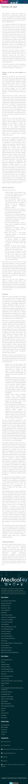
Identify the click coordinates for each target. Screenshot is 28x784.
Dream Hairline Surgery (6, 615)
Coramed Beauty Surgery (7, 629)
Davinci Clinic (4, 640)
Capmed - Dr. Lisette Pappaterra (8, 617)
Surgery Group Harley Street (8, 638)
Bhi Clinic (3, 662)
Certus (2, 685)
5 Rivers (3, 710)
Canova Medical (5, 624)
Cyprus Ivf (3, 708)
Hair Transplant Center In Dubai (8, 600)
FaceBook (4, 757)
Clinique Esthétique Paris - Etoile (8, 626)
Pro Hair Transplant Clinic (7, 676)
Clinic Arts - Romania (6, 631)
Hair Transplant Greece (6, 659)
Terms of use (4, 729)
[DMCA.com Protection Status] (14, 783)
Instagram (4, 761)
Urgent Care (4, 732)
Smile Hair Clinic (5, 713)
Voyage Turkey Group (6, 603)
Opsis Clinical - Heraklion (7, 619)
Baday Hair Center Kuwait (7, 696)
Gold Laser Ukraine (5, 666)
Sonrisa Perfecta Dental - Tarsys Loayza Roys (11, 680)
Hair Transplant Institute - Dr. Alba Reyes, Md (11, 643)
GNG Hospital (4, 701)
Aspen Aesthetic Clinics (6, 647)
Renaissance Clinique (6, 650)
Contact (3, 734)
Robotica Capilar (5, 683)
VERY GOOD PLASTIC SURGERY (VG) (9, 652)
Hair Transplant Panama (6, 636)
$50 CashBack (4, 727)
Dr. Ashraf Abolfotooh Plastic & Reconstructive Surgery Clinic (12, 688)
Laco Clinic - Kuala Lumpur (7, 671)
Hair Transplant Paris (6, 633)
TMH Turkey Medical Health (7, 706)
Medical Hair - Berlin (6, 608)
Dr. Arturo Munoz (5, 645)
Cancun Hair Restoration (7, 622)
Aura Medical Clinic (5, 694)
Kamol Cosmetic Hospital (7, 699)
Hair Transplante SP (5, 610)
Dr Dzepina (3, 715)
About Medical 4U (5, 725)
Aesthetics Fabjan (5, 664)
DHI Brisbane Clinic (5, 605)
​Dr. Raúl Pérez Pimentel (6, 692)
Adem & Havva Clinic (6, 703)
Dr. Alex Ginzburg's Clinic (7, 669)
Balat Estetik (4, 612)
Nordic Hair (3, 673)
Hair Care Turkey (5, 678)
